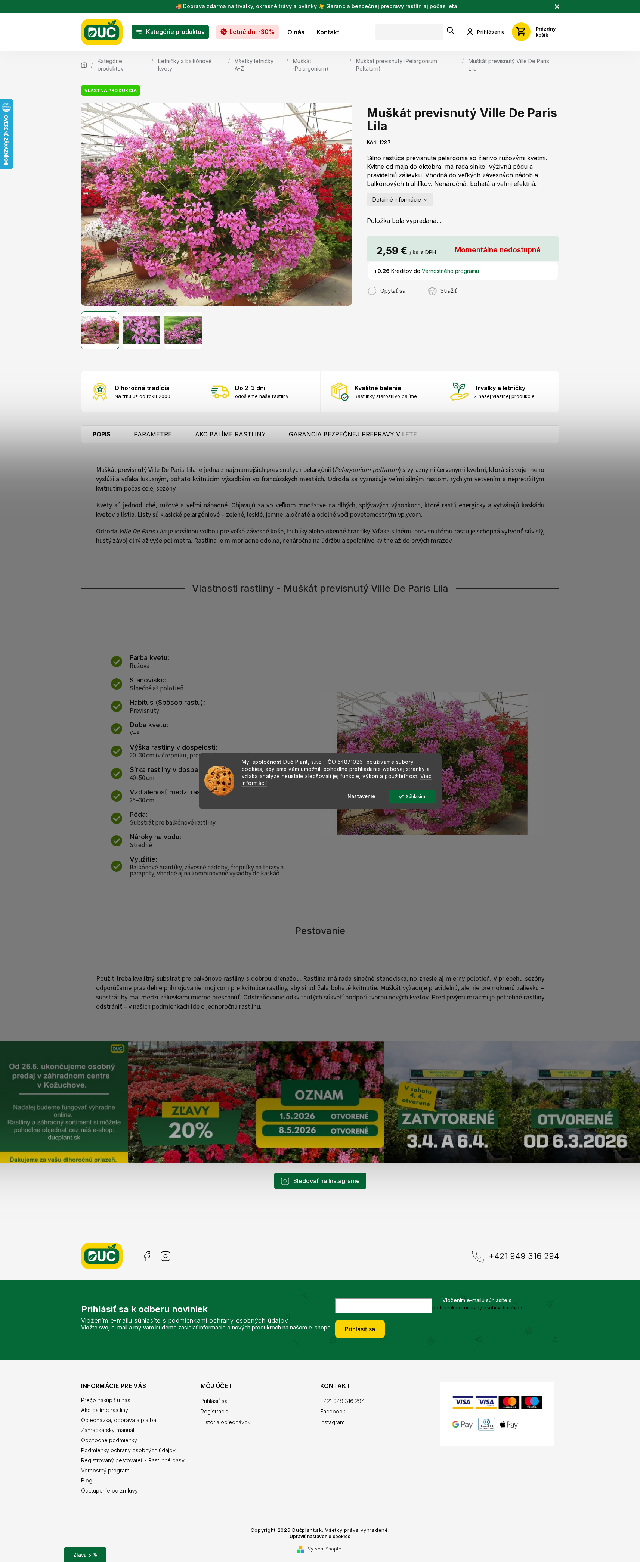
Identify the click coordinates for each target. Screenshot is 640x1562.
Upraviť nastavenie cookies (320, 1536)
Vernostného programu (450, 271)
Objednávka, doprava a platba (118, 1420)
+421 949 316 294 (524, 1256)
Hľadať (450, 31)
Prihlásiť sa (360, 1329)
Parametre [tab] (153, 434)
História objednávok (225, 1422)
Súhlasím (415, 796)
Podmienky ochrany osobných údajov (128, 1450)
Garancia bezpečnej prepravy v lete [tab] (353, 434)
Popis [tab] (102, 434)
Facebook (146, 1256)
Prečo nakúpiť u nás (105, 1400)
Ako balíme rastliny (104, 1410)
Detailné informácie (396, 199)
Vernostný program (105, 1470)
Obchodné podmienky (109, 1440)
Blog (86, 1480)
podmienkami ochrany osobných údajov (477, 1307)
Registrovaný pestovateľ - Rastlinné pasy (133, 1460)
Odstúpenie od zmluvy (109, 1490)
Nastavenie (361, 796)
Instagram (165, 1256)
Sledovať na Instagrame (326, 1181)
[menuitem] (170, 32)
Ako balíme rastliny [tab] (230, 434)
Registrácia (214, 1411)
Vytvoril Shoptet (325, 1549)
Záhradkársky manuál (107, 1430)
